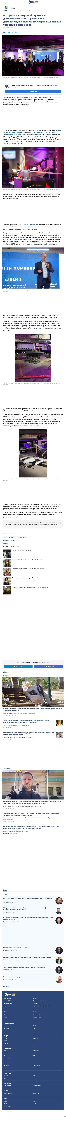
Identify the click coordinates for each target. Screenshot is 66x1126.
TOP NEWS (7, 769)
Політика (36, 1012)
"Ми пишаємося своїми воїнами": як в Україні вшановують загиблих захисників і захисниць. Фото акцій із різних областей (31, 814)
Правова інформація (9, 1000)
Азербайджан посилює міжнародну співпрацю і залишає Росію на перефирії (27, 957)
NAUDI (13, 8)
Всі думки (6, 986)
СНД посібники (7, 1058)
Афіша (5, 1101)
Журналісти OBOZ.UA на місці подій (41, 1006)
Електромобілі (36, 1065)
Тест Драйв (6, 1065)
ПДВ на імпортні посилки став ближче (15, 948)
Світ (5, 1015)
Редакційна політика (8, 540)
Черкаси (6, 1030)
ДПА (34, 1053)
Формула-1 (6, 1043)
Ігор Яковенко (7, 979)
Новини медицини (8, 1093)
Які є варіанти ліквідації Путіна (13, 977)
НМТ (34, 1055)
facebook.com (12, 533)
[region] (33, 117)
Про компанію (7, 998)
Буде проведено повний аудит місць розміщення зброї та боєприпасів (22, 806)
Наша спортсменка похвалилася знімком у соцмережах (18, 737)
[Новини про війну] (6, 672)
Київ (5, 1025)
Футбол (5, 1038)
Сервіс (34, 1068)
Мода (34, 1103)
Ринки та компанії (8, 1085)
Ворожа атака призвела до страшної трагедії (15, 831)
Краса (5, 1103)
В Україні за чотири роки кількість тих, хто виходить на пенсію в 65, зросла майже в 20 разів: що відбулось (32, 709)
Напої (34, 1075)
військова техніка (22, 537)
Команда (35, 998)
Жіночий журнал (8, 1106)
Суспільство (37, 1018)
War (4, 27)
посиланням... (13, 525)
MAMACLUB (36, 1093)
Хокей (5, 1040)
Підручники (36, 1050)
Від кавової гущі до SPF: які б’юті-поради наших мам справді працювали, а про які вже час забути (28, 918)
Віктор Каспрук (7, 912)
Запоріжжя (6, 1028)
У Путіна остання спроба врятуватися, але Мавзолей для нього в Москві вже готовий (27, 899)
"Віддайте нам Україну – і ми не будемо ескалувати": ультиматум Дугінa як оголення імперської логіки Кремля (27, 908)
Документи (35, 1003)
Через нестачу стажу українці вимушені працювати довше (19, 713)
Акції (5, 1068)
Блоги (5, 1018)
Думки (5, 894)
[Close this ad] (65, 1117)
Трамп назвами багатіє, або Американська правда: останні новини (24, 967)
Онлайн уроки (7, 1053)
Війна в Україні (12, 537)
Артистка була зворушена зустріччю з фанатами (16, 725)
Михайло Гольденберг (9, 922)
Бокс (34, 1040)
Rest (5, 890)
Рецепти (6, 1075)
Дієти (5, 1078)
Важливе (6, 676)
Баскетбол (35, 1038)
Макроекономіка (37, 1085)
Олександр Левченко (9, 960)
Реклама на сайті (8, 1003)
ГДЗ (5, 1050)
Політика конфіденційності (39, 1000)
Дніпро (34, 1028)
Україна (5, 537)
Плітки (34, 1101)
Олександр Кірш (7, 950)
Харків (34, 1025)
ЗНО (5, 1055)
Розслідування (37, 1015)
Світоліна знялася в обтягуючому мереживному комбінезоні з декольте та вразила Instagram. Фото (28, 733)
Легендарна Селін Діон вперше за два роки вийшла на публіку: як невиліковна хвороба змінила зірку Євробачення (26, 721)
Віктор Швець (7, 902)
